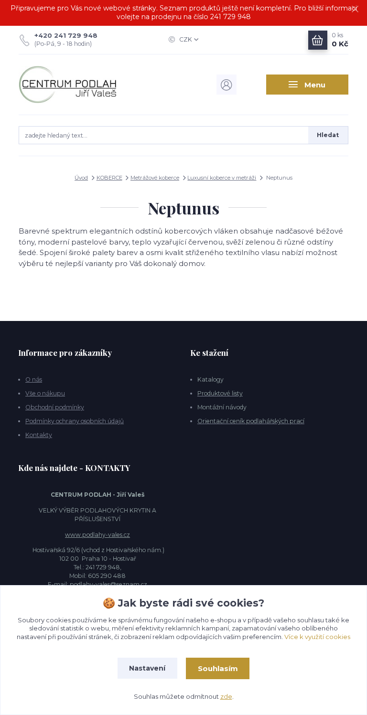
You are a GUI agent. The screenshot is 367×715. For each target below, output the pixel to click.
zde (226, 696)
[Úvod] (68, 85)
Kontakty (38, 434)
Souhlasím (218, 668)
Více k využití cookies (317, 636)
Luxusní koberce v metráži (221, 177)
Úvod (81, 177)
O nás (33, 379)
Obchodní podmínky (54, 407)
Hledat (328, 135)
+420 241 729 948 (65, 35)
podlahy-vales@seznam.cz (108, 584)
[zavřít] (355, 9)
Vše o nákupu (45, 393)
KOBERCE (109, 177)
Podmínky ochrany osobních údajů (74, 421)
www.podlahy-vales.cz (97, 534)
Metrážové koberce (154, 177)
